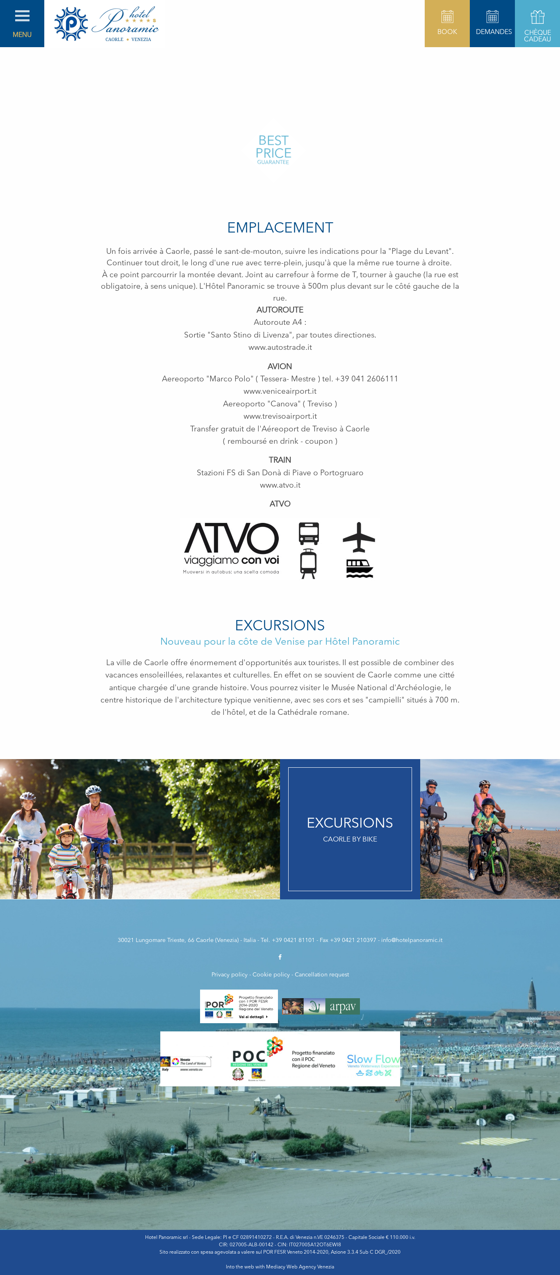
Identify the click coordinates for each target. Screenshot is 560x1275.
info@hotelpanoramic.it (411, 940)
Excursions (280, 627)
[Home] (104, 24)
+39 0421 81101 (293, 940)
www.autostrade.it (280, 348)
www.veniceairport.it (280, 392)
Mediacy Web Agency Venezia (300, 1267)
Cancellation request (322, 975)
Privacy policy (230, 975)
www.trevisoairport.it (280, 417)
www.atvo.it (280, 486)
